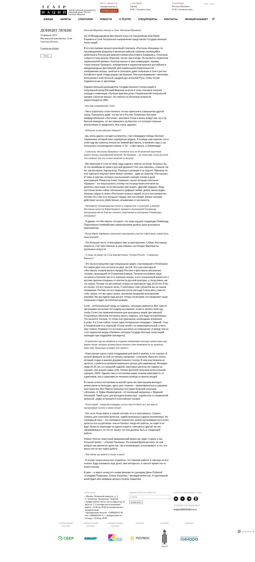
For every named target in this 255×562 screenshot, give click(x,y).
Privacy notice (246, 531)
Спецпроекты (147, 19)
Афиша (48, 19)
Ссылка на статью (49, 48)
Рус (207, 4)
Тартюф (133, 6)
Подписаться (136, 502)
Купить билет (109, 11)
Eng (212, 4)
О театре (125, 19)
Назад (46, 56)
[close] (253, 531)
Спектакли (85, 19)
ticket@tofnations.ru (108, 6)
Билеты (66, 19)
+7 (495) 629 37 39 (111, 3)
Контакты (171, 19)
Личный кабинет (196, 19)
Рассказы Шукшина (180, 6)
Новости (106, 19)
